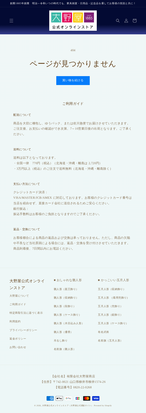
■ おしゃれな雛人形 (68, 280)
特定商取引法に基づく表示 (26, 312)
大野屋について (19, 295)
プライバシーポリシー (23, 330)
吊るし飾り (61, 340)
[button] (11, 21)
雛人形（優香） (63, 332)
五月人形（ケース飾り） (113, 323)
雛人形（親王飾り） (66, 289)
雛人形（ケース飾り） (68, 314)
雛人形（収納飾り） (66, 297)
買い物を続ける (73, 80)
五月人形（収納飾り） (112, 289)
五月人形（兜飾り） (110, 306)
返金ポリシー (18, 338)
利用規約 (15, 321)
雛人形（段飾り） (65, 306)
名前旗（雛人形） (65, 349)
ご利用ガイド (18, 304)
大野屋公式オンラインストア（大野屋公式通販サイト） (67, 405)
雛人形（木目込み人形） (69, 323)
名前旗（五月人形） (110, 340)
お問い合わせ (18, 347)
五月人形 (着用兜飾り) (113, 297)
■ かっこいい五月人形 (113, 280)
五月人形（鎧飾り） (110, 314)
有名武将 (103, 332)
